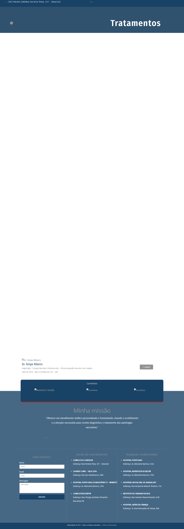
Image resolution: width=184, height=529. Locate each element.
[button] (146, 367)
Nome (21, 462)
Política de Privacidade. (109, 525)
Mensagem (23, 481)
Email (21, 472)
